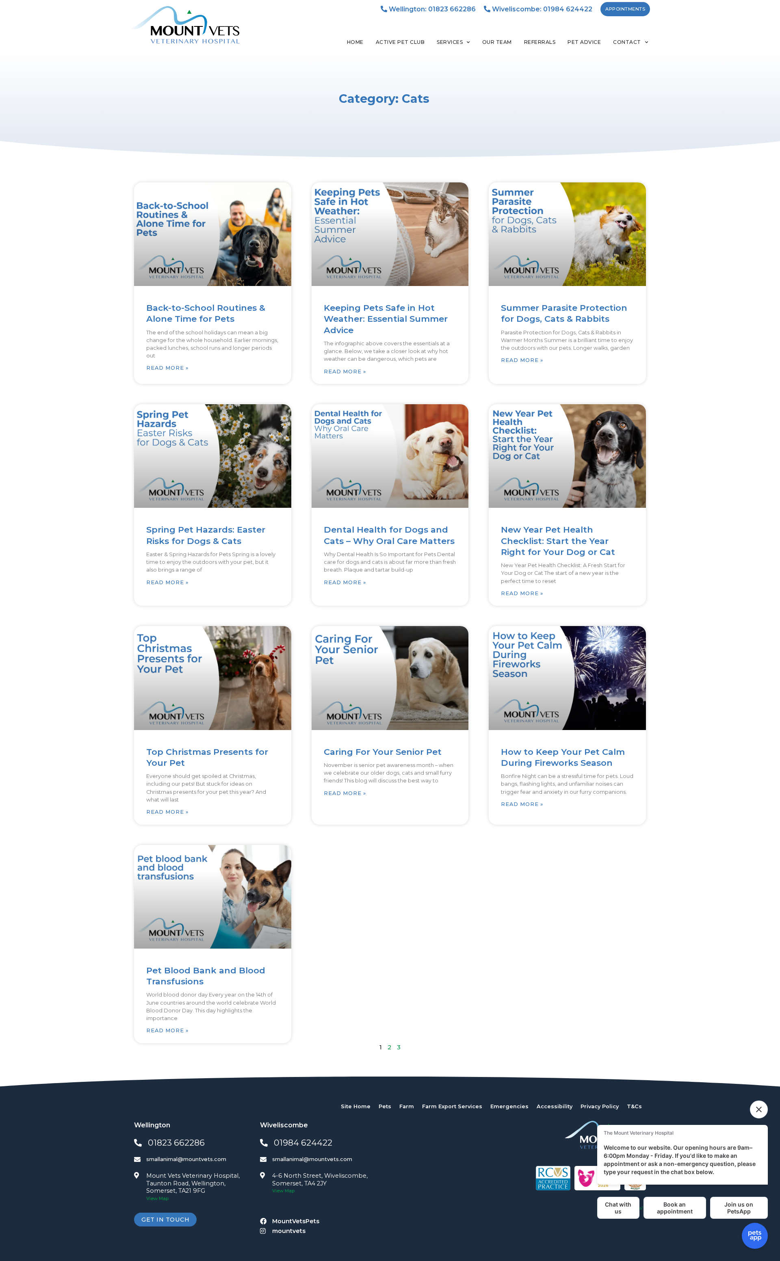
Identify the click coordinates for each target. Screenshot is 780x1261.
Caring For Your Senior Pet (383, 752)
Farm (406, 1106)
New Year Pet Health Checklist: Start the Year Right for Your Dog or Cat (558, 540)
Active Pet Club (400, 42)
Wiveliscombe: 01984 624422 (541, 9)
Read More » (167, 368)
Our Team (497, 42)
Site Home (355, 1106)
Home (355, 42)
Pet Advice (584, 42)
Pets (385, 1106)
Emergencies (509, 1106)
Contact (627, 42)
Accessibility (554, 1106)
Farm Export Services (452, 1106)
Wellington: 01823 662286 (431, 9)
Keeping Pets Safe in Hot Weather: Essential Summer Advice (386, 319)
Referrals (540, 42)
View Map (157, 1198)
